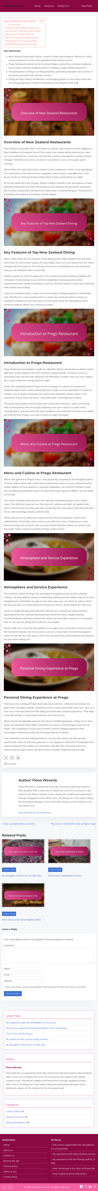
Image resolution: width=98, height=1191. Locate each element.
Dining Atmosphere (15, 1122)
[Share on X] (86, 1187)
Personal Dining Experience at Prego (21, 44)
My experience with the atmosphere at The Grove (31, 1022)
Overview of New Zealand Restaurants (22, 28)
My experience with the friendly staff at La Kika (73, 1161)
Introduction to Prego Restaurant (19, 34)
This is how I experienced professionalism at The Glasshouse (36, 1028)
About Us (49, 6)
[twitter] (12, 757)
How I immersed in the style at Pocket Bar (74, 1168)
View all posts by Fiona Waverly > (35, 812)
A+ (4, 1187)
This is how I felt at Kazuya (19, 1033)
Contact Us (63, 6)
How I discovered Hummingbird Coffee (21, 919)
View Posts (86, 6)
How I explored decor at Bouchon (70, 1173)
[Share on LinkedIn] (90, 1187)
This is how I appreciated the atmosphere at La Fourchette (72, 1147)
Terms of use (10, 1171)
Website (8, 981)
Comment (9, 945)
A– (10, 1187)
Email (7, 975)
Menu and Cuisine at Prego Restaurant (22, 38)
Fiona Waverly (14, 1067)
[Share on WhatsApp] (94, 1187)
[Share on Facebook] (81, 1187)
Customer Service (15, 1117)
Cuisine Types (9, 870)
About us (8, 1150)
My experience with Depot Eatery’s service (74, 1154)
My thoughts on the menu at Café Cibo (21, 875)
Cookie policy (10, 1177)
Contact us (9, 1155)
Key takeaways (14, 25)
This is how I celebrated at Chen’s (65, 875)
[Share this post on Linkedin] (18, 757)
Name (7, 968)
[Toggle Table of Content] (40, 21)
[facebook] (6, 757)
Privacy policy (11, 1166)
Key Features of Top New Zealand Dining (23, 31)
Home (37, 6)
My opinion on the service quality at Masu (27, 1039)
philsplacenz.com (14, 5)
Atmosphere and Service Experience (21, 41)
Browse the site (11, 1161)
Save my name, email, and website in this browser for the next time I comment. (46, 987)
